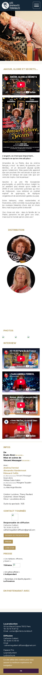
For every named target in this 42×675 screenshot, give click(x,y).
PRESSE (8, 542)
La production (10, 653)
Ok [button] (21, 671)
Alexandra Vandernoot (15, 470)
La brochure (9, 655)
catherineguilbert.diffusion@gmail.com (19, 530)
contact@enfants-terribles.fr (20, 631)
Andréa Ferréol (11, 468)
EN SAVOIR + (20, 455)
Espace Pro (9, 650)
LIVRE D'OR (9, 548)
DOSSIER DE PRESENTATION (16, 535)
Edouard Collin (11, 473)
